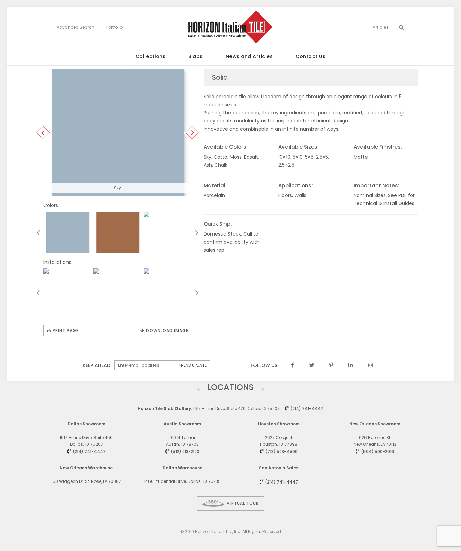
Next (192, 132)
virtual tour (243, 503)
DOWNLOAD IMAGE (167, 330)
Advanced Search (75, 27)
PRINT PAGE (66, 330)
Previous (43, 132)
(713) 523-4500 (281, 451)
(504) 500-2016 (377, 451)
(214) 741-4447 (306, 408)
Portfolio (114, 27)
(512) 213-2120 (185, 451)
